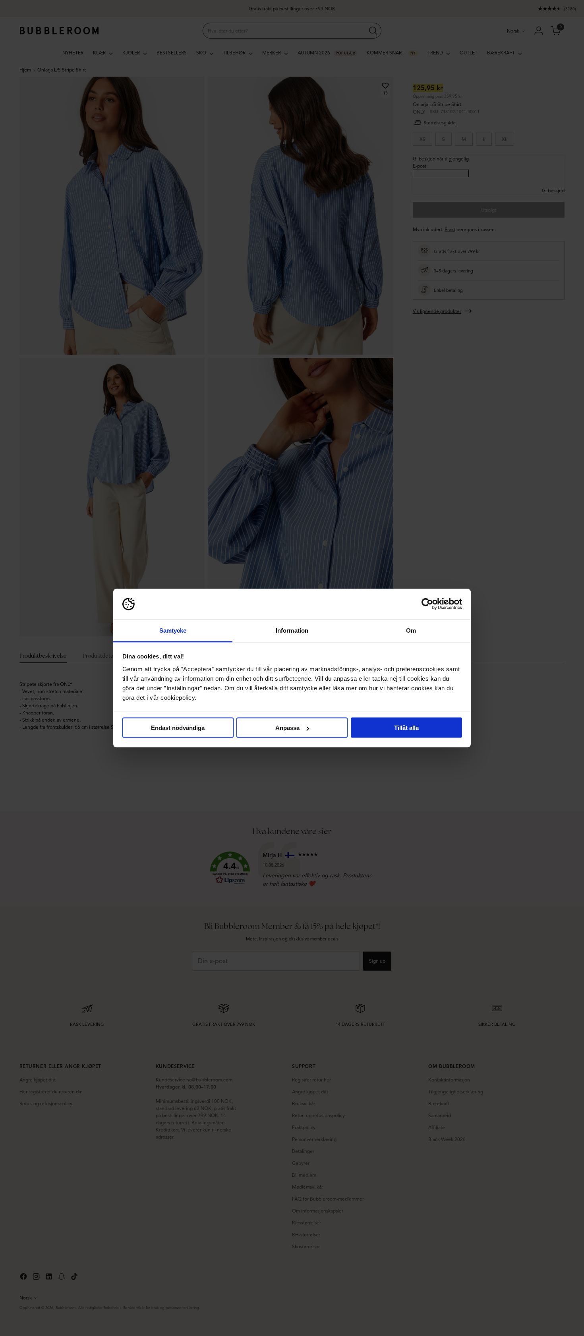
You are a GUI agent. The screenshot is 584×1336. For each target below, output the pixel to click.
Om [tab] (411, 630)
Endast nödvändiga (178, 727)
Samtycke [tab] (173, 630)
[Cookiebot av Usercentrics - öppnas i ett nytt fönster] (427, 604)
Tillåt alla (406, 727)
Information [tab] (292, 630)
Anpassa (287, 727)
